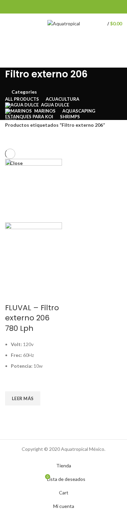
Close (16, 163)
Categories (24, 92)
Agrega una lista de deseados (13, 382)
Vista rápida (13, 414)
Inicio (11, 118)
